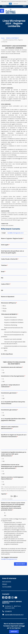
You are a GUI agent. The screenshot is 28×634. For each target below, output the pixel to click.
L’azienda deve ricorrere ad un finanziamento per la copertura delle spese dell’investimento (12, 466)
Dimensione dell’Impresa (8, 303)
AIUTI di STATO (6, 581)
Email (2, 271)
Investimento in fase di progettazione (12, 376)
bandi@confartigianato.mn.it (15, 233)
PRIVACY (4, 584)
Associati (14, 631)
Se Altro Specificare (7, 354)
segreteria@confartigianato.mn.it (14, 614)
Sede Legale (4, 245)
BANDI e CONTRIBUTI (12, 38)
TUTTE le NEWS (6, 587)
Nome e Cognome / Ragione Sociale (12, 238)
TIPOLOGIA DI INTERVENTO (9, 314)
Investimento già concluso (9, 410)
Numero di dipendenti (7, 296)
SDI (2, 290)
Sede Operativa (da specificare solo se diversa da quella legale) (12, 252)
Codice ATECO (5, 284)
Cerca (24, 6)
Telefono (4, 265)
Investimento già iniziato (8, 393)
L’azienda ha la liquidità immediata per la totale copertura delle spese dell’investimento (13, 454)
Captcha (3, 494)
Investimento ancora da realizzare (11, 367)
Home (2, 38)
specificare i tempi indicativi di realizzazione (10, 385)
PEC (2, 278)
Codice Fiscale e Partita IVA (9, 259)
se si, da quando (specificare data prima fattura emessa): (13, 402)
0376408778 (8, 611)
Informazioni (15, 3)
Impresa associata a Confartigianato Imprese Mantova (12, 478)
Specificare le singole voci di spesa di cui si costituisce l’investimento (13, 435)
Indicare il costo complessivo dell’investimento (9, 427)
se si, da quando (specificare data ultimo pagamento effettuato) (13, 419)
